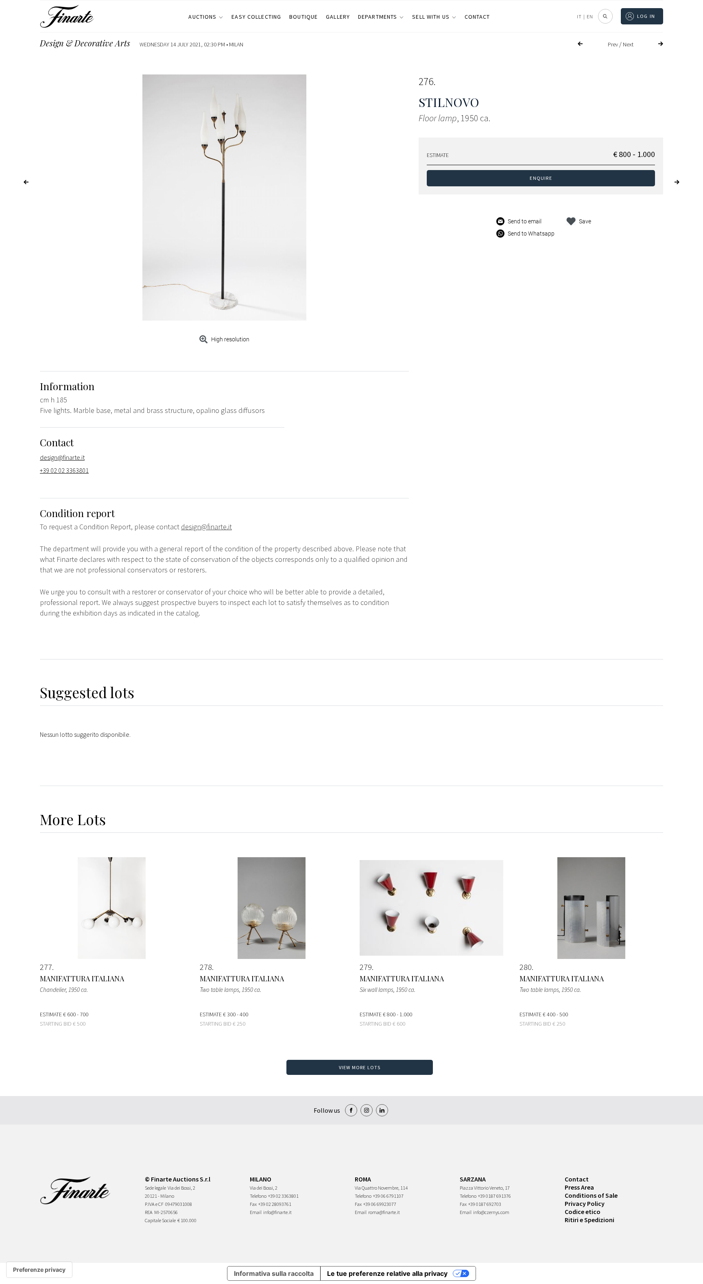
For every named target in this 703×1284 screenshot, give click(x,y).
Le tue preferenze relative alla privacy (387, 1273)
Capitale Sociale (160, 1220)
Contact (477, 16)
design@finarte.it (62, 457)
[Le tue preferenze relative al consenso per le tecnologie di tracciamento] (39, 1269)
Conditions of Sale (591, 1195)
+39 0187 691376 (494, 1196)
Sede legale (155, 1188)
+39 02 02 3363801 (64, 470)
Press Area (579, 1187)
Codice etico (582, 1212)
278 (206, 967)
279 (366, 967)
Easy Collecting (256, 16)
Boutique (303, 16)
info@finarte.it (277, 1212)
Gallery (338, 16)
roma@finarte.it (384, 1212)
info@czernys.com (491, 1212)
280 (526, 967)
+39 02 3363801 (283, 1196)
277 (46, 967)
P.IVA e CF (154, 1204)
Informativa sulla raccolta (274, 1273)
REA (149, 1212)
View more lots (360, 1067)
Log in (646, 16)
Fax (253, 1204)
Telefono (258, 1196)
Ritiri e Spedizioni (589, 1220)
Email (256, 1212)
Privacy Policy (585, 1203)
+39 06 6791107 (388, 1196)
